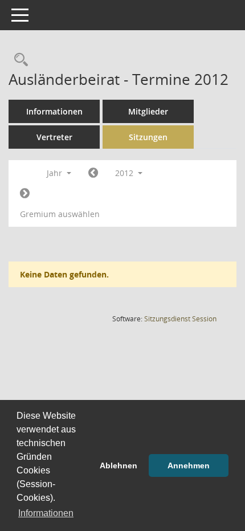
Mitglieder (148, 111)
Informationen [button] (46, 513)
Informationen (54, 111)
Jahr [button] (55, 173)
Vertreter (54, 137)
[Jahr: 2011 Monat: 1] (93, 173)
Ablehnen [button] (118, 465)
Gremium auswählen (60, 214)
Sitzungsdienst (180, 319)
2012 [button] (125, 173)
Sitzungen (148, 137)
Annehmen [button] (189, 465)
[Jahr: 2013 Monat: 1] (24, 193)
